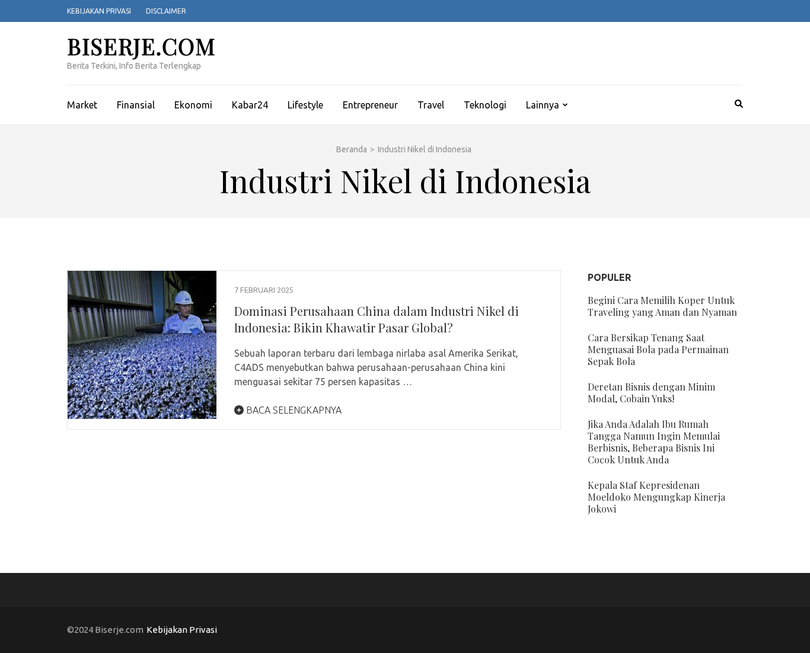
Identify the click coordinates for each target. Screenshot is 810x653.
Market (82, 105)
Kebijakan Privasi (99, 11)
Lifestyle (305, 105)
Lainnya (542, 105)
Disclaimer (166, 11)
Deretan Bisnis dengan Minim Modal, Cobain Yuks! (651, 392)
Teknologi (485, 105)
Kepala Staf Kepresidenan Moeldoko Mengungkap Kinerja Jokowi (656, 497)
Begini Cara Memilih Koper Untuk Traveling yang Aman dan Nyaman (662, 306)
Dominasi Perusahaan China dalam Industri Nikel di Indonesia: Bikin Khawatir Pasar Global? (376, 319)
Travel (430, 105)
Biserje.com (141, 46)
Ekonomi (193, 105)
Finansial (136, 105)
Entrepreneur (370, 105)
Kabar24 (250, 105)
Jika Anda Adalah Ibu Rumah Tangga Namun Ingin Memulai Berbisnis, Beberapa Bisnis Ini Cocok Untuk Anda (654, 442)
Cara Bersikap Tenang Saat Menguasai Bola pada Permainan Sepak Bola (658, 349)
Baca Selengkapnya (293, 410)
